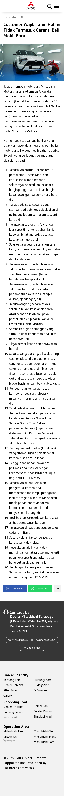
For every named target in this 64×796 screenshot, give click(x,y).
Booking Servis (13, 712)
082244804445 (19, 640)
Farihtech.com (13, 768)
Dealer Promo (43, 711)
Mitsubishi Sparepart (10, 738)
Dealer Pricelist (13, 707)
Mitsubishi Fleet (13, 731)
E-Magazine (41, 685)
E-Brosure (40, 690)
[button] (15, 588)
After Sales (10, 690)
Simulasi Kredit (43, 716)
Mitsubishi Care (44, 742)
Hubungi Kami (43, 680)
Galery (7, 695)
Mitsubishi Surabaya (37, 616)
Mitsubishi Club (44, 731)
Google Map (33, 647)
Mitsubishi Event (45, 736)
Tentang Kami (12, 680)
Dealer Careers (13, 685)
